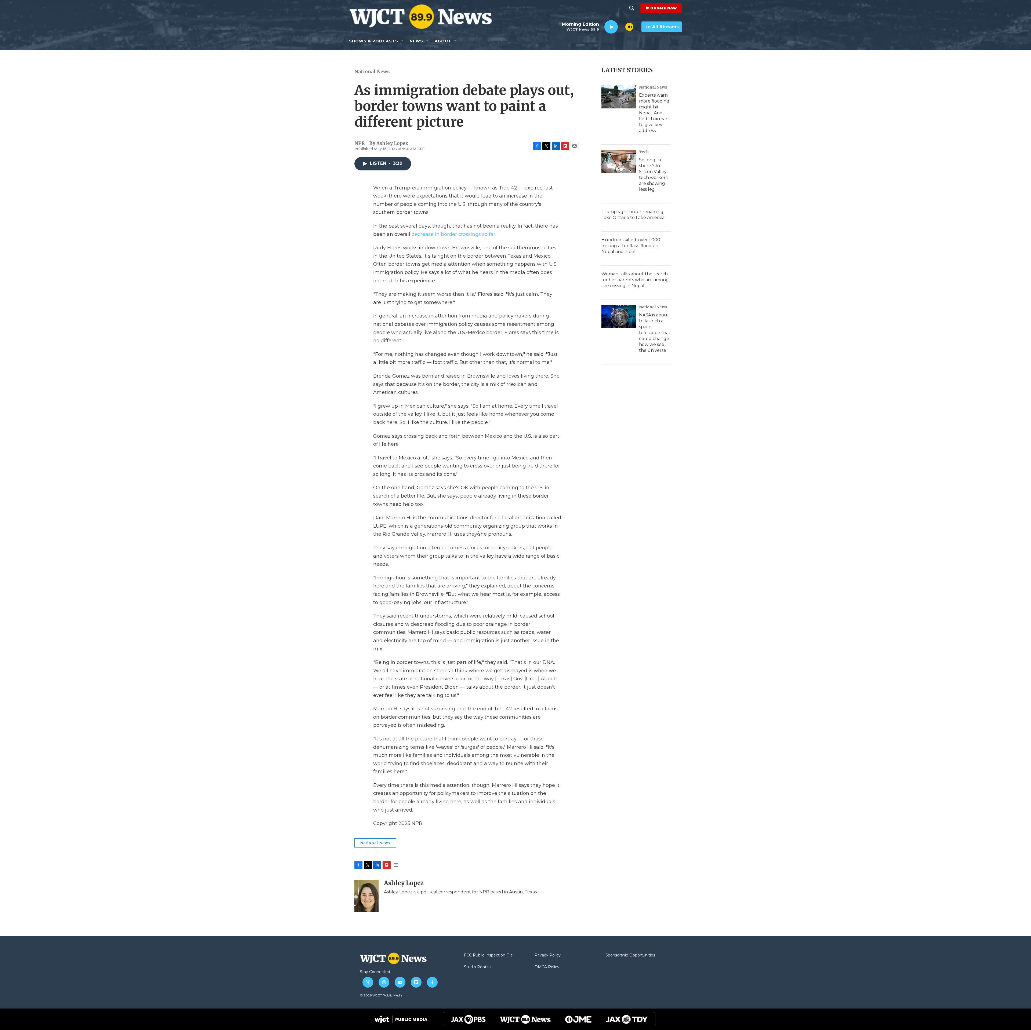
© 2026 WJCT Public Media (381, 995)
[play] (611, 27)
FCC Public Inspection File (488, 955)
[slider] (621, 27)
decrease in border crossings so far (452, 234)
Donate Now (663, 8)
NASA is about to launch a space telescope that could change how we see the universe (654, 332)
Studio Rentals (477, 967)
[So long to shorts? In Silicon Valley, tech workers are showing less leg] (618, 161)
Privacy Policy (548, 955)
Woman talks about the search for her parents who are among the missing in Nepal (635, 279)
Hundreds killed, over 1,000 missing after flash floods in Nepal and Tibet (630, 245)
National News (372, 72)
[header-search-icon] (632, 8)
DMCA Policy (547, 967)
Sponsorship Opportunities (630, 955)
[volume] (629, 27)
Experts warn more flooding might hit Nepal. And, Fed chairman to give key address (654, 113)
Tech (644, 151)
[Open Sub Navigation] (402, 41)
